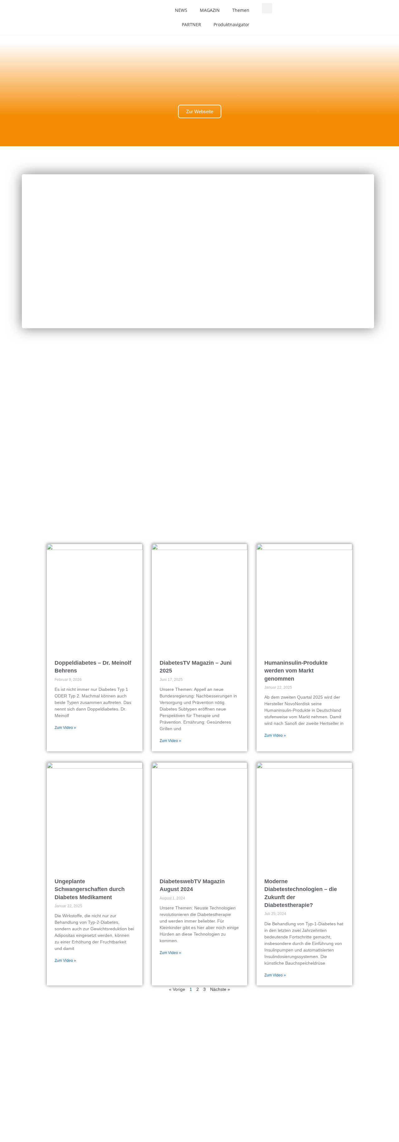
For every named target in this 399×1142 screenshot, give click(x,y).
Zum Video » (65, 727)
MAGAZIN (210, 10)
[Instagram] (36, 1053)
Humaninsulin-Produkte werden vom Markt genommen (296, 671)
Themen (240, 10)
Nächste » (220, 989)
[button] (267, 8)
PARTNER (191, 24)
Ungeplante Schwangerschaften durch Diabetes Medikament (90, 889)
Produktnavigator (231, 24)
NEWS (181, 10)
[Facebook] (36, 1035)
